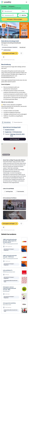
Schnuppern (12, 6)
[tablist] (12, 122)
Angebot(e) (8, 132)
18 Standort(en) (17, 132)
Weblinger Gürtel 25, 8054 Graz (17, 134)
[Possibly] (6, 2)
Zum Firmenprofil (14, 139)
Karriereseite (20, 191)
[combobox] (14, 11)
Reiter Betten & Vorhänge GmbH (10, 41)
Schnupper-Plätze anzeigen (14, 19)
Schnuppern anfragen (9, 53)
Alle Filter (24, 15)
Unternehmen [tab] (7, 122)
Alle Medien (24, 36)
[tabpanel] (14, 140)
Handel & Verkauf (9, 129)
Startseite (3, 6)
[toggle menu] (15, 15)
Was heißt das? (22, 47)
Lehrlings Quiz (9, 191)
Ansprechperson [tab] (18, 122)
